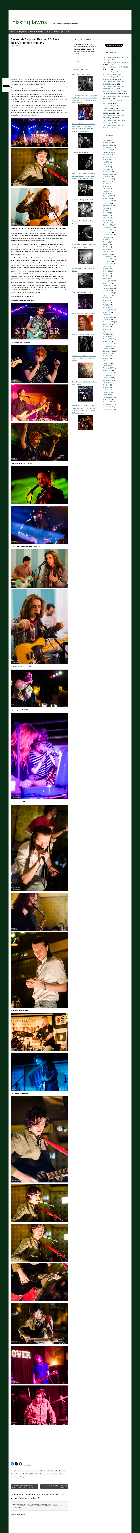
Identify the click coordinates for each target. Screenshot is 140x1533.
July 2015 (106, 356)
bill (13, 45)
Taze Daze (14, 1477)
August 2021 (107, 208)
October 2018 (107, 261)
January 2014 (107, 399)
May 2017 (106, 302)
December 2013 (108, 402)
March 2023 (107, 167)
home (12, 32)
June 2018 (106, 271)
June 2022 (106, 186)
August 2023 (107, 155)
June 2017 (106, 300)
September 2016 (108, 322)
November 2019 (108, 230)
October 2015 (107, 348)
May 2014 (106, 390)
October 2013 (107, 407)
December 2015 (108, 344)
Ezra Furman (60, 1471)
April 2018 (106, 276)
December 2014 (108, 373)
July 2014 (106, 385)
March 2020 (107, 220)
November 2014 (108, 375)
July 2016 (106, 327)
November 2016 (108, 317)
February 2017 (108, 310)
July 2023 (106, 157)
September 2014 (108, 380)
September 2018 (108, 264)
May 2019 (106, 244)
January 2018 (107, 283)
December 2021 (108, 201)
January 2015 (107, 370)
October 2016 (107, 319)
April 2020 (106, 218)
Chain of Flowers (41, 1471)
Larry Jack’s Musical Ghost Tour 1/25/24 (116, 62)
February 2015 (108, 368)
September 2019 (108, 235)
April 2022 (106, 191)
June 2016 (106, 329)
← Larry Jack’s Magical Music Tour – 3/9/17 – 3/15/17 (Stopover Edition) (23, 1486)
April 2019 (106, 247)
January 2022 (107, 198)
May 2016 (106, 331)
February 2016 (108, 339)
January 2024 (107, 142)
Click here (61, 290)
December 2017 (108, 285)
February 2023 (108, 169)
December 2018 (108, 256)
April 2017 (106, 305)
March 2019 (107, 249)
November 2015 (108, 346)
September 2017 (108, 293)
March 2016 (107, 336)
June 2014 (106, 387)
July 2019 (106, 239)
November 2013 (108, 404)
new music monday (36, 32)
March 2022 (107, 193)
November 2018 (108, 259)
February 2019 (108, 251)
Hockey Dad (24, 1474)
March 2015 (107, 365)
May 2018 (106, 273)
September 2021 (108, 205)
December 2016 (108, 314)
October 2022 (107, 176)
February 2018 (108, 281)
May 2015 (106, 361)
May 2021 (106, 215)
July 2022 (106, 184)
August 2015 (107, 353)
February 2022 (108, 196)
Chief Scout (50, 1471)
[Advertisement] (70, 4)
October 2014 (107, 378)
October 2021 (107, 203)
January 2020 (107, 225)
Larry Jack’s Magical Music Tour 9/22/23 (116, 96)
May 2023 (106, 162)
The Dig (21, 1477)
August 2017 (107, 295)
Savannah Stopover (17, 79)
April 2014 (106, 392)
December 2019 (108, 227)
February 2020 (108, 222)
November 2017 (108, 288)
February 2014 (108, 397)
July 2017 (106, 298)
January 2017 (107, 312)
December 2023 (108, 145)
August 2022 (107, 181)
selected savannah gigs (55, 32)
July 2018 (106, 268)
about (68, 32)
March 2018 (107, 278)
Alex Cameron (29, 1471)
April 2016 (106, 334)
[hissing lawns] (70, 18)
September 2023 (108, 152)
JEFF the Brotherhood (36, 1474)
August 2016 (107, 324)
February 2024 (108, 140)
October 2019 (107, 232)
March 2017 (107, 307)
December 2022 (108, 174)
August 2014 (107, 382)
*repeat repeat (19, 1471)
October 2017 (107, 290)
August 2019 (107, 237)
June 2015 (106, 358)
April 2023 (106, 164)
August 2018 (107, 266)
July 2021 (106, 210)
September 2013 (108, 409)
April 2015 (106, 363)
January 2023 (107, 172)
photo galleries (22, 32)
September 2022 (108, 179)
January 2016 (107, 341)
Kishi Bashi (48, 1474)
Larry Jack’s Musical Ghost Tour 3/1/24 (115, 57)
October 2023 (107, 150)
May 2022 (106, 188)
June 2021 (106, 213)
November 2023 (108, 147)
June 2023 (106, 159)
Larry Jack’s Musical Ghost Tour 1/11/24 (116, 67)
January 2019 (107, 254)
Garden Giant (15, 1474)
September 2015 (108, 351)
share (6, 90)
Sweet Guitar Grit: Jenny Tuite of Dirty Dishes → (55, 1486)
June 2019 (106, 242)
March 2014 (107, 394)
